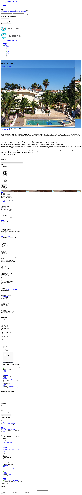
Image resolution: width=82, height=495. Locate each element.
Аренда (2, 128)
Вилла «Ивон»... (3, 433)
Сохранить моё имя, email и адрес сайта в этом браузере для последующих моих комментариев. (23, 412)
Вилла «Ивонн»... (3, 422)
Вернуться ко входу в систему (7, 19)
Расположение (24, 59)
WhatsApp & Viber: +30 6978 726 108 (11, 449)
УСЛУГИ (5, 2)
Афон (14, 468)
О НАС (4, 5)
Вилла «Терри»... (5, 371)
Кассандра (8, 66)
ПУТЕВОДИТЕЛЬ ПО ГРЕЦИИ (10, 1)
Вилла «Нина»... (5, 385)
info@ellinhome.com (7, 445)
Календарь (14, 59)
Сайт (2, 410)
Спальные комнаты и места (6, 212)
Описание (3, 59)
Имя (2, 405)
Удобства (10, 59)
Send (2, 493)
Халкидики (3, 66)
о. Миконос (10, 372)
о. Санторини (11, 386)
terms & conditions (35, 14)
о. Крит (9, 379)
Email (2, 407)
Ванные (2, 220)
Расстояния (3, 201)
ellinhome (5, 447)
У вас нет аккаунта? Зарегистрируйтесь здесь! (11, 11)
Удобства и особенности (6, 236)
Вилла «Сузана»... (5, 473)
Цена (6, 59)
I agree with (32, 14)
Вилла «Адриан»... (5, 378)
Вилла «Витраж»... (5, 467)
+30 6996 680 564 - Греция (8, 442)
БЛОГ (4, 451)
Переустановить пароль (5, 23)
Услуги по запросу (5, 296)
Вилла (5, 128)
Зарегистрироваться (5, 18)
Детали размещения (5, 228)
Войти (26, 10)
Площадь (2, 208)
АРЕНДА (5, 3)
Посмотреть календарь (5, 129)
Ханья (12, 379)
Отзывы (18, 59)
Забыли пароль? (24, 11)
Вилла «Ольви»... (3, 427)
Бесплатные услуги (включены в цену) (9, 289)
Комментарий (4, 403)
